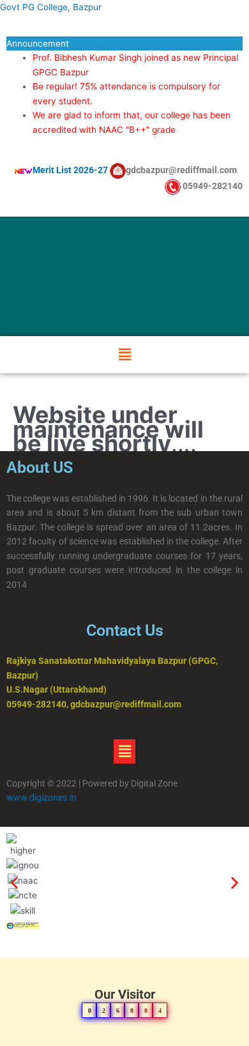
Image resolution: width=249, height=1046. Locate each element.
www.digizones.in (42, 797)
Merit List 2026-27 (70, 170)
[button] (124, 354)
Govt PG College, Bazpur (51, 7)
